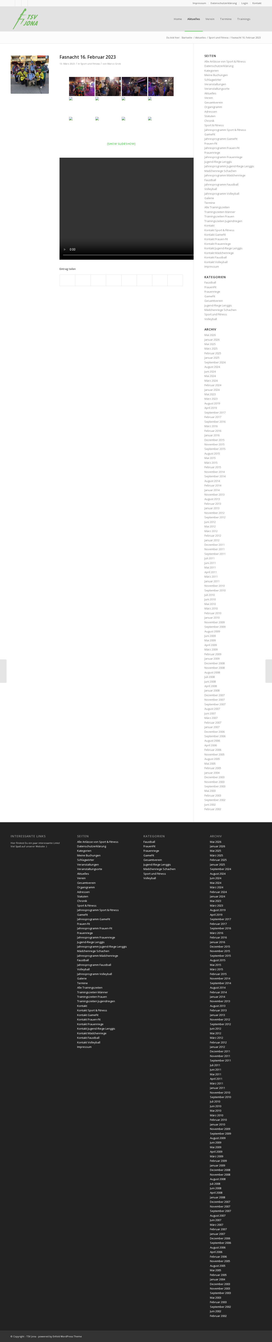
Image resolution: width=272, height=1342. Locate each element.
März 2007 (211, 718)
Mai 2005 (210, 763)
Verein (208, 98)
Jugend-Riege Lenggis (218, 162)
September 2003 (214, 786)
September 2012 (214, 517)
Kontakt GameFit (215, 235)
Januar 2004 (212, 773)
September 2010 (214, 590)
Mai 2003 (210, 791)
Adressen (210, 111)
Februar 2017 (212, 417)
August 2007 (212, 709)
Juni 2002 (210, 804)
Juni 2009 (210, 636)
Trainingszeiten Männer (219, 212)
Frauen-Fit (210, 143)
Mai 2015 (210, 458)
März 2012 (211, 531)
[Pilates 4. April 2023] (268, 671)
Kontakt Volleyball (216, 262)
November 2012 (214, 513)
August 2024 (212, 367)
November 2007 (214, 699)
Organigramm (213, 107)
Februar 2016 (212, 431)
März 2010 (211, 608)
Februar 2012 (212, 535)
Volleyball (210, 189)
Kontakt (256, 3)
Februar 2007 (212, 722)
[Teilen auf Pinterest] (98, 280)
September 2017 (214, 412)
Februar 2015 (212, 467)
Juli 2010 (209, 595)
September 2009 (214, 627)
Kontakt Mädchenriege (219, 253)
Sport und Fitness (90, 63)
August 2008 (212, 672)
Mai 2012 (210, 526)
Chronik (209, 121)
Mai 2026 (210, 335)
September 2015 (214, 449)
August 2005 (212, 759)
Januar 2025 (212, 358)
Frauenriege (212, 152)
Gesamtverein (213, 102)
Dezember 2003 (214, 777)
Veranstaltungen (215, 84)
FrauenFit (210, 287)
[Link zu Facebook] (31, 3)
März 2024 (211, 381)
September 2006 (214, 736)
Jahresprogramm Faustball (221, 184)
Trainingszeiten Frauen (219, 216)
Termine (209, 203)
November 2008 (214, 668)
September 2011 (214, 554)
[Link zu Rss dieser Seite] (12, 3)
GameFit (209, 134)
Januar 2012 (212, 540)
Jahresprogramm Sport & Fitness (225, 130)
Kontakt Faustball (215, 257)
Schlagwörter (212, 80)
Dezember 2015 (214, 440)
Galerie (209, 198)
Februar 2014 (212, 485)
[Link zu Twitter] (24, 3)
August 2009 (212, 631)
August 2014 (212, 481)
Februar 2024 (212, 385)
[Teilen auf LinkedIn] (113, 280)
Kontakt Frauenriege (217, 244)
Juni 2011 (210, 563)
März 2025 (211, 348)
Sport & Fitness (214, 125)
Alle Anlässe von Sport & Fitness (225, 61)
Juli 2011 (209, 558)
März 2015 (211, 463)
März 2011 (211, 576)
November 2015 (214, 444)
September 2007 (214, 704)
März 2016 (211, 426)
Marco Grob (114, 63)
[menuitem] (199, 3)
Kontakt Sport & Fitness (219, 230)
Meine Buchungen (216, 75)
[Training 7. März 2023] (3, 671)
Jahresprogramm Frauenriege (223, 157)
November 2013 (214, 494)
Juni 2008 (210, 681)
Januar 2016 (212, 435)
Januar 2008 (212, 690)
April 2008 (210, 686)
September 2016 (214, 422)
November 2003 (214, 782)
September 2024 (214, 362)
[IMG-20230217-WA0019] (30, 74)
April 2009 (210, 645)
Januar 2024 (212, 390)
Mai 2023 (210, 394)
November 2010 (214, 586)
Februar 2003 (212, 795)
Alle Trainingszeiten (217, 207)
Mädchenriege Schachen (220, 171)
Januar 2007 (212, 727)
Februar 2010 (212, 613)
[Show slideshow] (121, 144)
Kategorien (211, 70)
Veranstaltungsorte (217, 89)
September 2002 (214, 800)
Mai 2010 (210, 604)
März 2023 (211, 399)
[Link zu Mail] (18, 3)
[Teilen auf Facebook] (67, 280)
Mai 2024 (210, 376)
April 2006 (210, 745)
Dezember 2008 (214, 663)
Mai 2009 (210, 640)
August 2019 (212, 403)
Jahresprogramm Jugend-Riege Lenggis (229, 166)
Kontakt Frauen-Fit (216, 239)
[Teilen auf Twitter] (82, 280)
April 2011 (210, 572)
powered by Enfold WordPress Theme (60, 1336)
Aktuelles (210, 93)
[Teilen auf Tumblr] (129, 280)
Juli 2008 (209, 677)
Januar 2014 (212, 490)
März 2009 (211, 649)
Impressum (199, 3)
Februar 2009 (212, 654)
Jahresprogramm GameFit (220, 139)
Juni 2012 (210, 522)
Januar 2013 (212, 508)
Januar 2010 (212, 617)
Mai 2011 (210, 567)
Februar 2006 (212, 750)
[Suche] (257, 19)
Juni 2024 (210, 371)
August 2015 (212, 453)
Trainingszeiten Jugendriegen (223, 221)
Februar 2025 (212, 353)
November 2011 (214, 549)
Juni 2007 (210, 713)
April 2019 (210, 408)
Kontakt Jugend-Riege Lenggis (223, 248)
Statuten (209, 116)
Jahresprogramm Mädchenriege (224, 175)
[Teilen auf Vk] (144, 280)
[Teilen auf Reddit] (159, 280)
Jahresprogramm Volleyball (221, 194)
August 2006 (212, 741)
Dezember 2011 (214, 545)
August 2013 (212, 499)
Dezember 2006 (214, 732)
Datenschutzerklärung (224, 3)
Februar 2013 (212, 504)
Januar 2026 (212, 340)
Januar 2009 (212, 658)
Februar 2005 (212, 768)
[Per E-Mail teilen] (175, 280)
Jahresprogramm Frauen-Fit (221, 148)
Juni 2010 (210, 599)
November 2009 (214, 622)
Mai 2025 (210, 344)
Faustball (210, 180)
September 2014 (214, 476)
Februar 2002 (212, 809)
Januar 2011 (212, 581)
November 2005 (214, 754)
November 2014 (214, 472)
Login (244, 3)
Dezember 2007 (214, 695)
